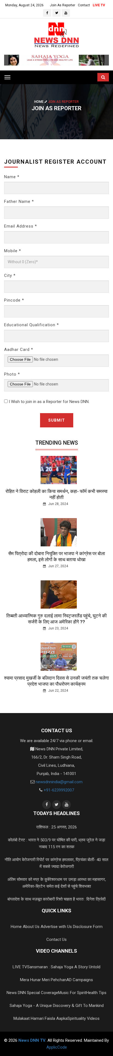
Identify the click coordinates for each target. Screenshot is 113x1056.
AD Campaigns (79, 979)
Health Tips (96, 992)
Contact (84, 5)
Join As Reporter (62, 5)
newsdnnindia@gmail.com (59, 781)
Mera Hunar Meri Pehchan (43, 979)
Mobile (12, 250)
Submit (56, 420)
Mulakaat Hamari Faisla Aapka (40, 1018)
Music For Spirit (72, 992)
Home (39, 102)
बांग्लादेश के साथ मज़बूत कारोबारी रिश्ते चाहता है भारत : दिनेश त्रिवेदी (56, 899)
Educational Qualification (31, 324)
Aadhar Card (18, 349)
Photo (12, 374)
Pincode (14, 300)
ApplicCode (56, 1047)
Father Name (19, 201)
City (10, 275)
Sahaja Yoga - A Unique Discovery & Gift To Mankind (57, 1005)
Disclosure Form (88, 926)
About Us (31, 926)
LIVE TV (99, 5)
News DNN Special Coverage (32, 992)
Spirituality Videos (83, 1018)
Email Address (20, 226)
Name (11, 176)
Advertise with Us (56, 926)
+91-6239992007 (59, 790)
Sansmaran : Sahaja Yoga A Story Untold (63, 966)
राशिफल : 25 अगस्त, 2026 (56, 827)
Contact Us (56, 939)
